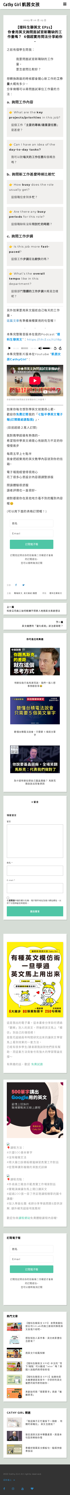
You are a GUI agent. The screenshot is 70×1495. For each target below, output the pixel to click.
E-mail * (11, 880)
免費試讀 (37, 1064)
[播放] (9, 348)
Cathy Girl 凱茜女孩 (21, 4)
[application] (35, 348)
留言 (9, 821)
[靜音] (40, 348)
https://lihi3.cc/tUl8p (44, 339)
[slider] (25, 348)
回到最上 (7, 1480)
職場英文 (18, 593)
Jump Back (55, 348)
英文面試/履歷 (30, 593)
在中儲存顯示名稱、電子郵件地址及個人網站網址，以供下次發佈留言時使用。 (34, 901)
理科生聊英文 (55, 593)
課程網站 (24, 1218)
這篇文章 (13, 320)
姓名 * (10, 863)
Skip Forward (60, 348)
